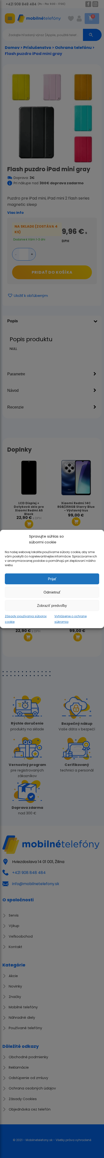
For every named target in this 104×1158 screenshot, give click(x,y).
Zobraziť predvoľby (52, 605)
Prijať (52, 579)
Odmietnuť (52, 592)
